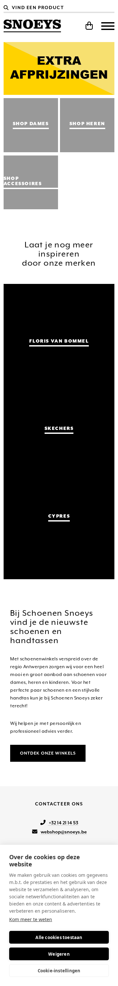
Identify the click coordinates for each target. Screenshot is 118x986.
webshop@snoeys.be (64, 831)
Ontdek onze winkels (48, 753)
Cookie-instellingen (59, 971)
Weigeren (59, 954)
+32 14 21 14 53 (63, 822)
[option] (59, 68)
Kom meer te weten (30, 919)
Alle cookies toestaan (58, 937)
